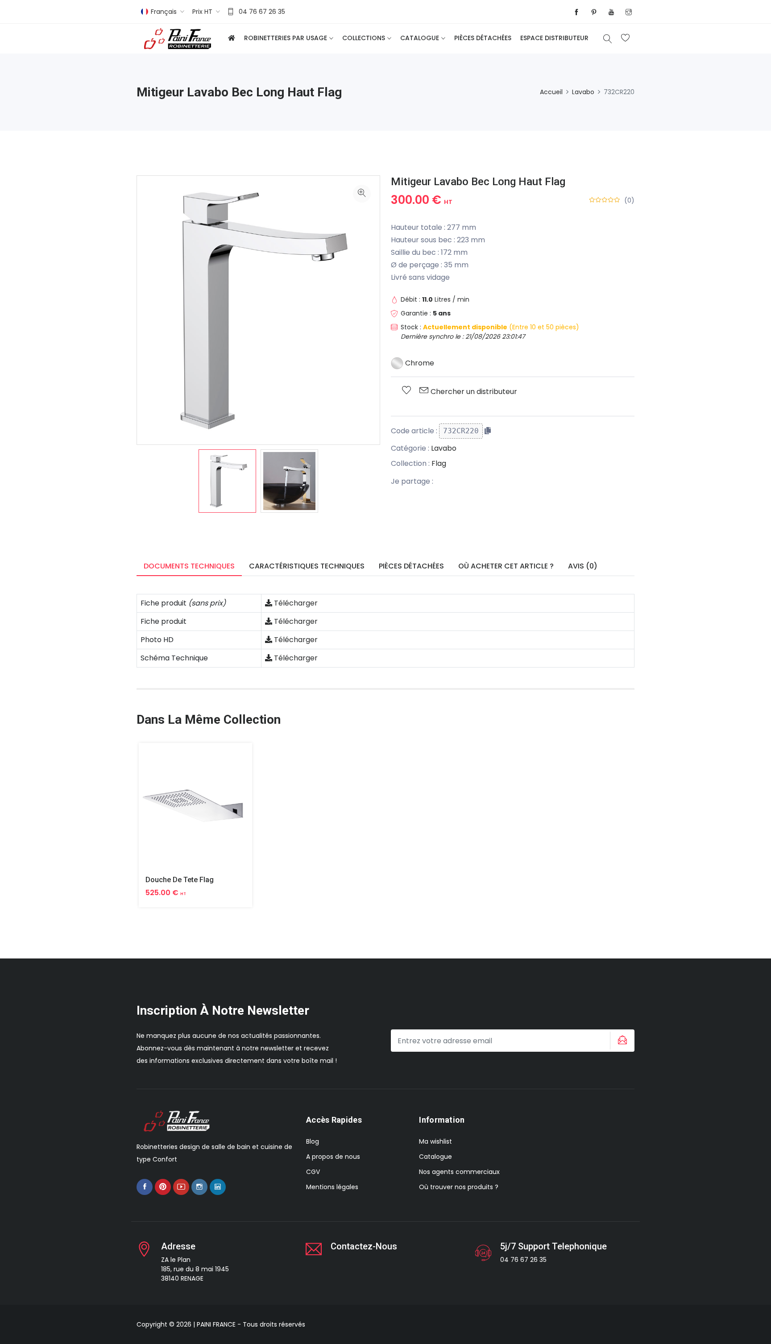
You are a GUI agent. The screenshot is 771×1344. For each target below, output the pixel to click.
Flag (438, 463)
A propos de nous (333, 1156)
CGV (313, 1171)
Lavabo (583, 91)
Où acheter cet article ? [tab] (506, 566)
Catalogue (419, 37)
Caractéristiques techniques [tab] (307, 566)
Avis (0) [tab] (582, 566)
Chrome (418, 363)
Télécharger (295, 603)
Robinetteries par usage (285, 37)
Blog (312, 1141)
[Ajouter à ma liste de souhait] (406, 391)
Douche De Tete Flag (179, 879)
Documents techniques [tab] (189, 566)
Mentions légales (332, 1186)
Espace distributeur (554, 37)
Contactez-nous (364, 1246)
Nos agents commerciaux (459, 1171)
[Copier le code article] (488, 430)
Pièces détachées (482, 37)
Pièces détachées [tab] (411, 566)
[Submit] (621, 1040)
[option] (227, 481)
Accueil (551, 91)
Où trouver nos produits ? (458, 1186)
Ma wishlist (435, 1141)
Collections (363, 37)
